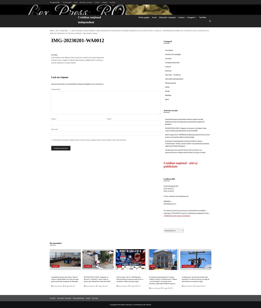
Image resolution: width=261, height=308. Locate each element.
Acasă (75, 2)
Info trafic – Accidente (173, 75)
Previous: (77, 59)
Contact (97, 2)
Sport (167, 99)
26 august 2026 (199, 286)
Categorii (105, 2)
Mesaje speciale (170, 83)
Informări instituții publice (174, 79)
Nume (54, 119)
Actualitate (169, 50)
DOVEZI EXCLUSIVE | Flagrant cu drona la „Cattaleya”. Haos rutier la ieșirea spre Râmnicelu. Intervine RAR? (186, 129)
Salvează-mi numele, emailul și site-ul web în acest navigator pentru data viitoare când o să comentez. (90, 140)
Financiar (168, 71)
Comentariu (56, 89)
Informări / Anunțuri (85, 2)
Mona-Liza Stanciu (57, 286)
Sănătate (168, 95)
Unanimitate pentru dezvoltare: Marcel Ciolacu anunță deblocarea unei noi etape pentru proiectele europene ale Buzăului (185, 121)
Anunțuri (168, 58)
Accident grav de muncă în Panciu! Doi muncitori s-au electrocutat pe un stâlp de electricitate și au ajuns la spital (185, 151)
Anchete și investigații (173, 54)
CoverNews (137, 305)
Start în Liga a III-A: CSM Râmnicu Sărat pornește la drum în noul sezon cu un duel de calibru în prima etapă (187, 136)
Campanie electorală (172, 62)
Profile (167, 91)
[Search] (210, 21)
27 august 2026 (101, 286)
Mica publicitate (78, 298)
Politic (167, 87)
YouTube (112, 2)
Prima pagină (67, 2)
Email (109, 119)
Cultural (168, 67)
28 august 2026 (68, 286)
